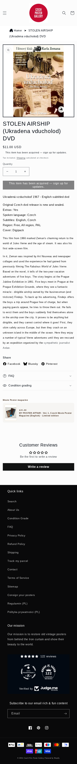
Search (12, 501)
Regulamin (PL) (17, 603)
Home (18, 30)
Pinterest (51, 363)
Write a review (38, 466)
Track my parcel (17, 560)
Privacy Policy (16, 535)
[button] (5, 13)
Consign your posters (21, 595)
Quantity (8, 164)
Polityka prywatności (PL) (23, 611)
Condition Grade (18, 518)
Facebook (14, 363)
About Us (13, 509)
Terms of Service (18, 577)
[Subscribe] (65, 713)
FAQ (10, 526)
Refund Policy (16, 543)
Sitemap (12, 586)
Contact (12, 569)
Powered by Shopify (52, 758)
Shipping (21, 158)
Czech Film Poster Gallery (34, 758)
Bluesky (33, 363)
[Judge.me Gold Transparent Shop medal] (28, 671)
